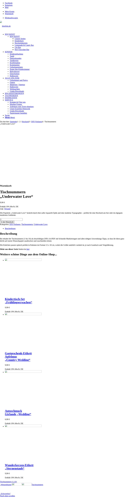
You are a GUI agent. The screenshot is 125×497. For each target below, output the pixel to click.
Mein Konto (9, 11)
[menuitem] (65, 11)
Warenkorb (9, 14)
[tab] (65, 228)
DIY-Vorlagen (15, 224)
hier (27, 249)
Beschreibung (10, 228)
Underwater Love (40, 224)
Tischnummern (27, 224)
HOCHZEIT (15, 36)
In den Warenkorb (7, 222)
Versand (7, 209)
